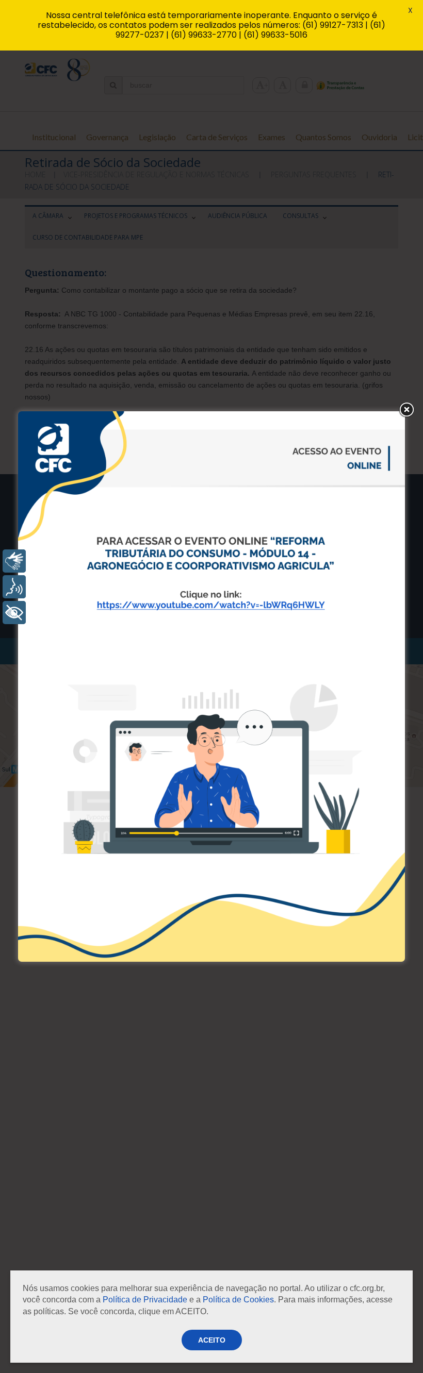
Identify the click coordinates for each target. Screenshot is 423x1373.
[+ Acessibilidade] (14, 612)
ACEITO (211, 1340)
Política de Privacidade (145, 1299)
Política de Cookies (238, 1299)
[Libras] (14, 561)
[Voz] (14, 586)
